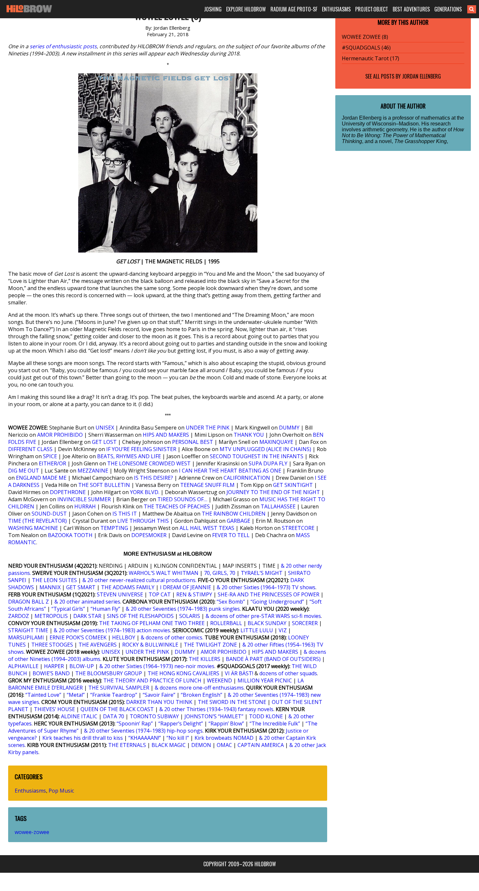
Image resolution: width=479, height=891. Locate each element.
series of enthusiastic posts (63, 46)
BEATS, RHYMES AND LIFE (129, 456)
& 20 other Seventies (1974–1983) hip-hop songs (143, 730)
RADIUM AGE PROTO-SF (293, 9)
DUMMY (289, 427)
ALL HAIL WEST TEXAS (207, 528)
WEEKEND (219, 680)
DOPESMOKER (149, 535)
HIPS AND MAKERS (166, 434)
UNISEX (104, 427)
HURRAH (85, 506)
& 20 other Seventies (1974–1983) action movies (112, 630)
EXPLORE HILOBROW (246, 9)
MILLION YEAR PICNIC (265, 680)
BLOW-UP (81, 666)
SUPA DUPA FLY (268, 463)
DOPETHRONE (68, 492)
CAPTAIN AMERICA (261, 745)
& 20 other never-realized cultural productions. (139, 580)
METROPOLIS (51, 616)
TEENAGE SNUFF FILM (207, 485)
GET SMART (80, 587)
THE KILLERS (204, 659)
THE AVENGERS (98, 644)
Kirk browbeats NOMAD (224, 737)
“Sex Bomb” (231, 601)
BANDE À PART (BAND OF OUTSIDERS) (273, 659)
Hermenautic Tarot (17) (370, 58)
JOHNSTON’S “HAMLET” (213, 716)
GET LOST (104, 442)
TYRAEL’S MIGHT (262, 573)
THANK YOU (249, 434)
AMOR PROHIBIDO (60, 434)
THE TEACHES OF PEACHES (177, 506)
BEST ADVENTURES (411, 9)
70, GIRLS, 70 (219, 573)
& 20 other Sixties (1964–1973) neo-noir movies (156, 666)
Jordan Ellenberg (421, 76)
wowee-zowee (32, 832)
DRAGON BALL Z (28, 601)
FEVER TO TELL (231, 535)
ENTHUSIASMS (336, 9)
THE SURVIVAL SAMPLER (118, 687)
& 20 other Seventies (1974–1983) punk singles (183, 608)
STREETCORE (298, 528)
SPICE (50, 456)
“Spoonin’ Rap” (135, 723)
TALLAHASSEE (278, 506)
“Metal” (76, 694)
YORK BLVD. (144, 492)
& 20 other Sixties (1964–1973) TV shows (266, 587)
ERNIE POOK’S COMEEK (78, 637)
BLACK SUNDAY (267, 623)
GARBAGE (238, 520)
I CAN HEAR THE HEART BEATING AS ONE (230, 470)
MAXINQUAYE (276, 442)
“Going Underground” (277, 601)
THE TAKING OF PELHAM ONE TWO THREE (152, 623)
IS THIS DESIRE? (153, 477)
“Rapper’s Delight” (180, 723)
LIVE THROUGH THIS (143, 520)
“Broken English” (201, 694)
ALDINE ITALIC (79, 716)
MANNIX (50, 587)
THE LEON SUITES (54, 580)
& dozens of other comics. (172, 637)
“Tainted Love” (43, 694)
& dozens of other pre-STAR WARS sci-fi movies (263, 616)
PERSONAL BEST (192, 442)
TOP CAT (160, 594)
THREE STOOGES (52, 644)
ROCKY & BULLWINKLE (150, 644)
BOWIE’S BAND (51, 673)
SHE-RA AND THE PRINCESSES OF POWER (268, 594)
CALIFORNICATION (247, 477)
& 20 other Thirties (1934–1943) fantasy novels (216, 709)
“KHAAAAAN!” (144, 737)
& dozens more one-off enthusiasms (199, 687)
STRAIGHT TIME (28, 630)
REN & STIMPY (194, 594)
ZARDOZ (18, 616)
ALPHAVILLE (23, 666)
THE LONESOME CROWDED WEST (149, 463)
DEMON (201, 745)
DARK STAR (87, 616)
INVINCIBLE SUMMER (84, 499)
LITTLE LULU (256, 630)
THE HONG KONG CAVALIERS (183, 673)
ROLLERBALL (226, 623)
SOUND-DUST (49, 513)
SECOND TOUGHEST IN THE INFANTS (256, 456)
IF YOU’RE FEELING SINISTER (141, 449)
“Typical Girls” (68, 608)
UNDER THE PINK (207, 427)
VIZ (283, 630)
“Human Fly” (105, 608)
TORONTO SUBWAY (154, 716)
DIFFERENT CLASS (30, 449)
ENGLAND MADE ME (41, 477)
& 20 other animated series (87, 601)
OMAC (224, 745)
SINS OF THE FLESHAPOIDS (140, 616)
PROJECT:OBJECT (371, 9)
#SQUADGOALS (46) (366, 47)
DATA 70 (113, 716)
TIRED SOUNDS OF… (182, 499)
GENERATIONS (448, 9)
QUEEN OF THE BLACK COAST (117, 709)
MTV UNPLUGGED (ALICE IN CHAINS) (265, 449)
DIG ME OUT (23, 470)
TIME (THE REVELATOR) (37, 520)
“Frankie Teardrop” (113, 694)
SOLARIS (189, 616)
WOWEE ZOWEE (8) (365, 36)
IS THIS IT (124, 513)
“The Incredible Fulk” (275, 723)
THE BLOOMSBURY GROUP (108, 673)
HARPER (54, 666)
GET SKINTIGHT (293, 485)
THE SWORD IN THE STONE (232, 702)
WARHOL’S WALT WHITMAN (163, 573)
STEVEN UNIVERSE (120, 594)
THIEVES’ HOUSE (54, 709)
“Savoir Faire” (159, 694)
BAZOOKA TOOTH (70, 535)
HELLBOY (123, 637)
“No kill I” (178, 737)
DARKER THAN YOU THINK (159, 702)
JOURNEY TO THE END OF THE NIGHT (273, 492)
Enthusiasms (30, 790)
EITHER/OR (52, 463)
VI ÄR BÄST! (239, 673)
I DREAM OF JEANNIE (185, 587)
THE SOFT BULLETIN (104, 485)
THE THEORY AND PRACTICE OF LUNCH (152, 680)
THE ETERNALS (127, 745)
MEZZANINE (93, 470)
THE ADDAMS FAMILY (127, 587)
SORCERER (305, 623)
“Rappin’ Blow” (226, 723)
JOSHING (213, 9)
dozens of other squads (288, 673)
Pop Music (61, 790)
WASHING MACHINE (33, 528)
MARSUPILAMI (26, 637)
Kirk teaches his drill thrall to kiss (82, 737)
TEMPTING (114, 528)
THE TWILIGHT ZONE (210, 644)
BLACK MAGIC (169, 745)
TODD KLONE (266, 716)
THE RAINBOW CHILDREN (234, 513)
